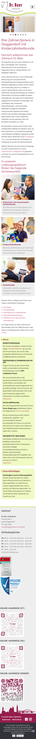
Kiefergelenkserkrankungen (13, 315)
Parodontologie (8, 310)
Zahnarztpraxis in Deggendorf (11, 151)
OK (14, 736)
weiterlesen (7, 463)
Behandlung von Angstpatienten (14, 312)
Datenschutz (17, 720)
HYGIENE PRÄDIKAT (15, 349)
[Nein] (33, 731)
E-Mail (3, 333)
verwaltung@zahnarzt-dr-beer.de (13, 527)
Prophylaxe (7, 307)
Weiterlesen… (7, 399)
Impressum (6, 720)
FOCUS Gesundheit (22, 411)
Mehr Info (20, 736)
